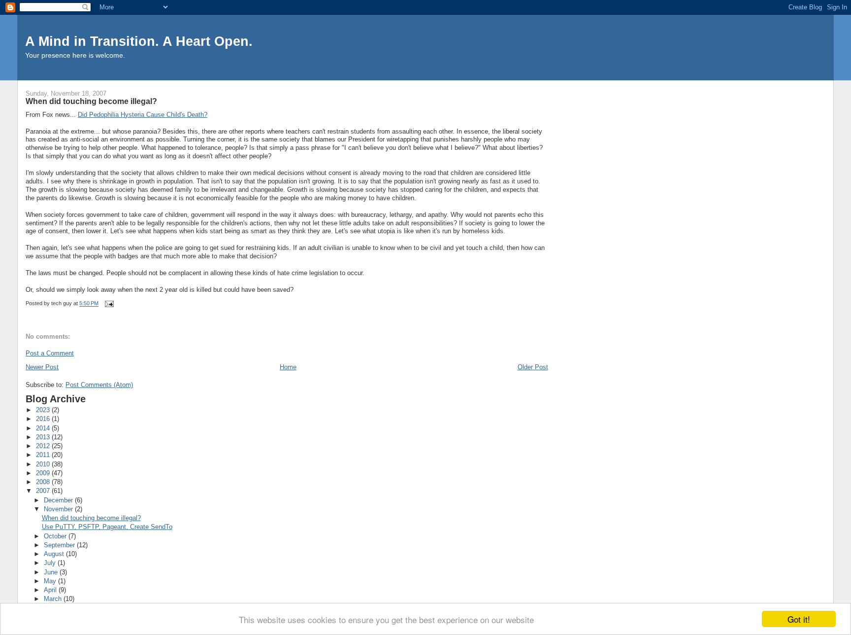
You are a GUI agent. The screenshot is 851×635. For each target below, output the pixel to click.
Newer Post (42, 367)
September (60, 545)
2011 (44, 455)
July (51, 562)
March (54, 598)
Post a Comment (50, 353)
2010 (44, 464)
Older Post (533, 367)
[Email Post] (108, 304)
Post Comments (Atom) (99, 384)
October (56, 536)
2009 (44, 473)
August (55, 554)
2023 (44, 410)
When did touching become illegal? (91, 518)
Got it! (798, 619)
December (59, 500)
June (52, 572)
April (51, 590)
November (59, 509)
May (51, 581)
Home (288, 367)
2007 (44, 490)
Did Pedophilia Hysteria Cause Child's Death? (142, 114)
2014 (44, 428)
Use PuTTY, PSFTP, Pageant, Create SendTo (107, 526)
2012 (44, 446)
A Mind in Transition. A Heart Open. (139, 41)
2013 (44, 437)
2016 (44, 419)
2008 (44, 482)
